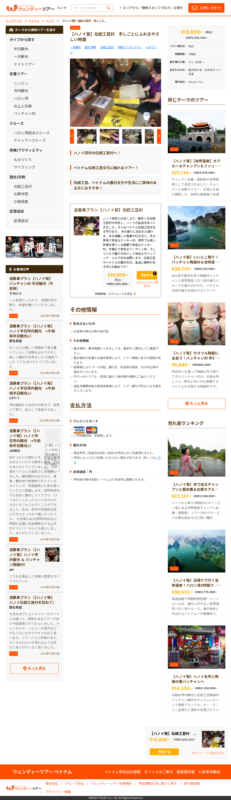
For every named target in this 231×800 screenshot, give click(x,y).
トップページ (14, 21)
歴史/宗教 (90, 47)
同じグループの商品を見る (208, 753)
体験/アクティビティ (130, 47)
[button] (156, 93)
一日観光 (75, 47)
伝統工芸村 (107, 47)
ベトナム (33, 21)
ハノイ (50, 21)
